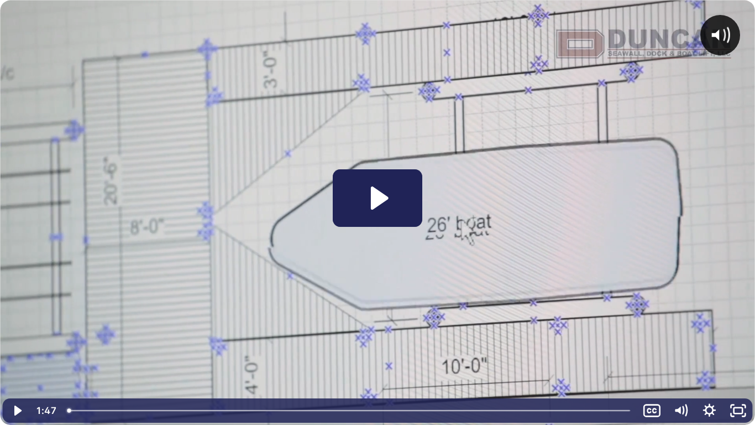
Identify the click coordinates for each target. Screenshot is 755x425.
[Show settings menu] (709, 410)
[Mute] (680, 410)
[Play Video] (17, 410)
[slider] (350, 410)
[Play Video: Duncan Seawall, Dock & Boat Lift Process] (378, 198)
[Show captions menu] (651, 410)
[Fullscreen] (737, 410)
